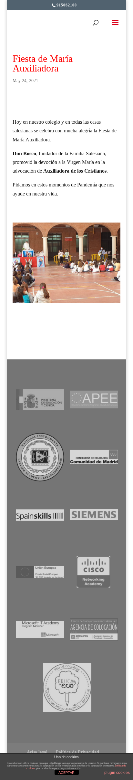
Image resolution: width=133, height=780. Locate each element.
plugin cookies (117, 772)
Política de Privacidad (77, 752)
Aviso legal (37, 752)
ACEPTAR (66, 773)
